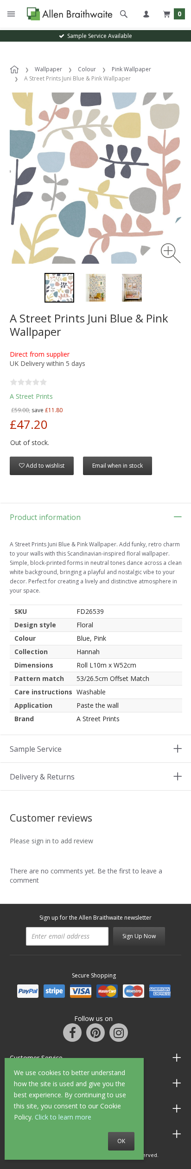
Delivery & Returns (42, 777)
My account (146, 14)
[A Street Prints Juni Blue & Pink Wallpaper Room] (95, 288)
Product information (45, 517)
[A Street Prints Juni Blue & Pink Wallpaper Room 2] (132, 288)
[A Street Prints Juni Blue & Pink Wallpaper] (59, 288)
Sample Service (36, 749)
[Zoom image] (171, 253)
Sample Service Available (98, 36)
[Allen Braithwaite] (67, 13)
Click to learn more (63, 1117)
